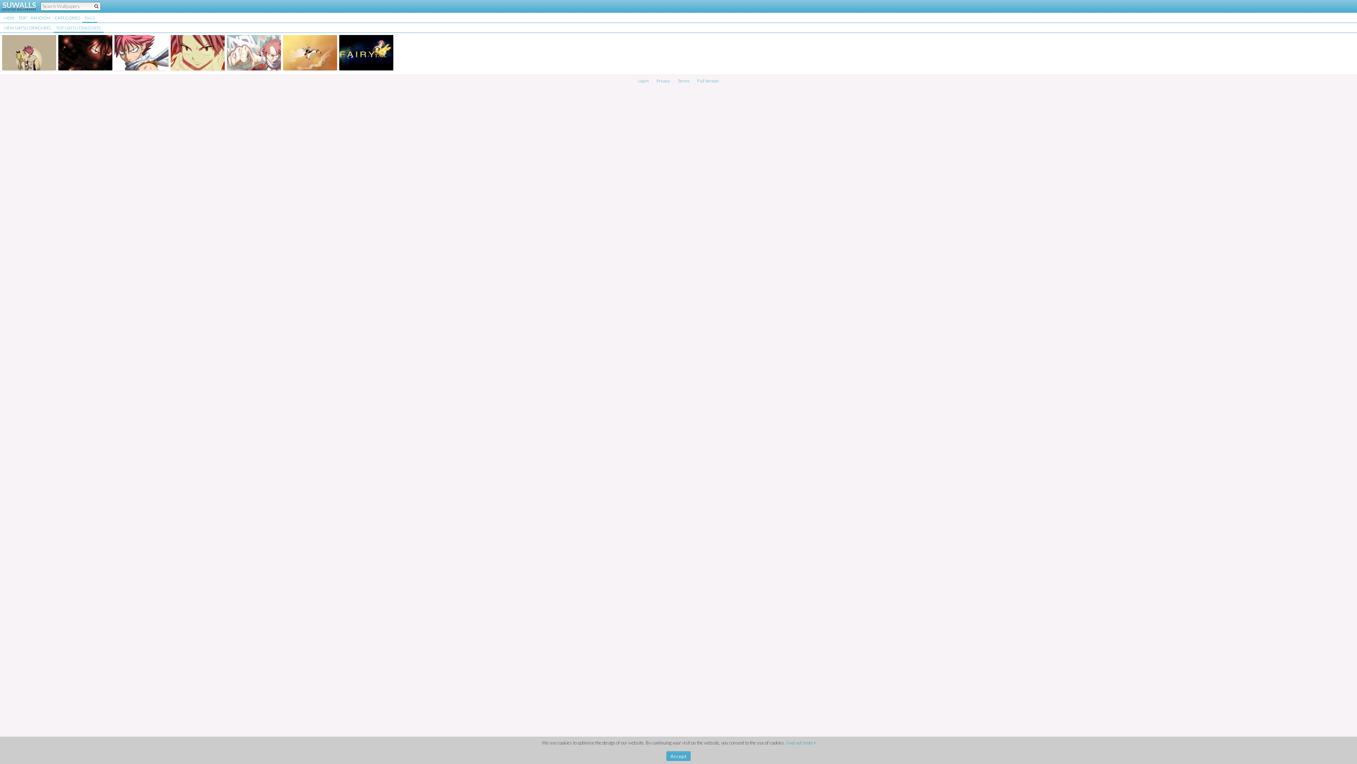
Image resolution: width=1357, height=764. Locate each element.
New (9, 18)
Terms (683, 80)
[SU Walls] (15, 6)
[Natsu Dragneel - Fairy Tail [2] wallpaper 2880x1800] (141, 52)
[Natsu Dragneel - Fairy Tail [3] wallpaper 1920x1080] (198, 52)
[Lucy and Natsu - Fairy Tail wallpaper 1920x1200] (29, 52)
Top (22, 18)
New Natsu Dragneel (28, 27)
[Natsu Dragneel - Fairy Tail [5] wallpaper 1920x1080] (310, 52)
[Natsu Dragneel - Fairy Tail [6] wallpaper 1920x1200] (366, 52)
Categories (67, 18)
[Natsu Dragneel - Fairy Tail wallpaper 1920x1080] (85, 52)
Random (40, 18)
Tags (89, 18)
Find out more (800, 743)
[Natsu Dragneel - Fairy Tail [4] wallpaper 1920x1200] (254, 52)
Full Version (708, 80)
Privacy (663, 80)
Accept (678, 756)
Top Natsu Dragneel (78, 27)
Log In (643, 80)
